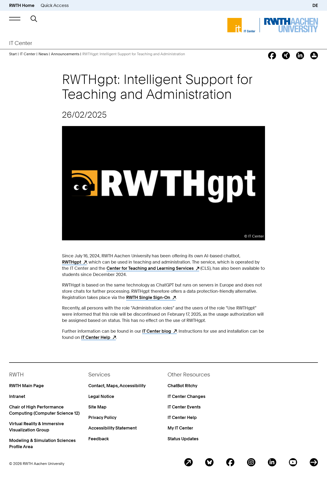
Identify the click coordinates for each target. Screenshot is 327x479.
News (43, 54)
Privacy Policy (102, 417)
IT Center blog (156, 331)
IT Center (27, 54)
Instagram (251, 462)
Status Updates (183, 438)
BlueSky (209, 462)
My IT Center (180, 427)
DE (315, 5)
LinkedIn (272, 462)
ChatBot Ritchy (182, 385)
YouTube (293, 462)
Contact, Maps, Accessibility (117, 385)
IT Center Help (95, 337)
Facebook (230, 462)
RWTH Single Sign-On (148, 297)
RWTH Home (21, 5)
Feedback (98, 438)
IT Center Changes (186, 396)
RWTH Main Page (26, 385)
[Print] (314, 56)
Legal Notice (101, 396)
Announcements (65, 54)
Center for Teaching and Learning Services (150, 268)
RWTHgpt (71, 261)
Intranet (17, 396)
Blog (188, 462)
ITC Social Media (314, 462)
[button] (15, 18)
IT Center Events (184, 406)
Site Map (97, 406)
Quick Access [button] (55, 5)
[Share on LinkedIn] (300, 56)
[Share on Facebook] (272, 56)
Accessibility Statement (112, 427)
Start (13, 54)
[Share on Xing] (286, 56)
